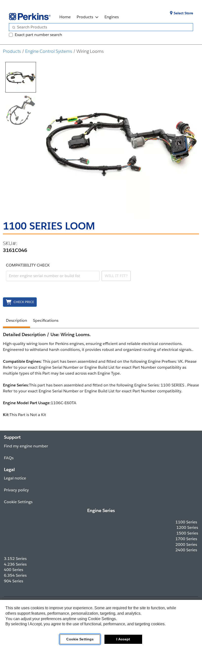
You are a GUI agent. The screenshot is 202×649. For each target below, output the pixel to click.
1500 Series (187, 533)
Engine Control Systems (48, 51)
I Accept (123, 639)
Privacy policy (16, 490)
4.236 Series (15, 564)
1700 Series (186, 538)
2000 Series (186, 544)
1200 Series (187, 527)
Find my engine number (26, 446)
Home (65, 16)
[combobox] (99, 27)
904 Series (13, 581)
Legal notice (15, 478)
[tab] (20, 77)
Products (85, 16)
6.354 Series (15, 575)
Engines (111, 16)
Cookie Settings (80, 639)
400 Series (13, 569)
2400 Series (186, 550)
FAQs (9, 457)
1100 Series (186, 522)
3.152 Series (15, 558)
